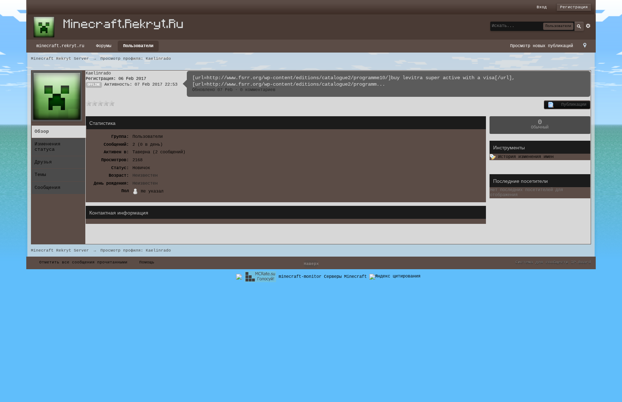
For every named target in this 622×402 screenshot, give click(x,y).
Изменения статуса (47, 146)
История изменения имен (525, 156)
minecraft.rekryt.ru (60, 46)
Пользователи (138, 46)
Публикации (570, 104)
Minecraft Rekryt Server (60, 250)
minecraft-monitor (300, 276)
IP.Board (581, 262)
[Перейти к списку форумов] (112, 27)
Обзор (42, 131)
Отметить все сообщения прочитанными (83, 262)
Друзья (43, 162)
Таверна (141, 152)
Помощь (146, 262)
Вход (542, 7)
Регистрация (574, 7)
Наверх (311, 264)
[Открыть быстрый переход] (585, 46)
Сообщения (47, 187)
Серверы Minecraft (345, 276)
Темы (40, 174)
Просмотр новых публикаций (541, 46)
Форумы (103, 46)
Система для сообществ (541, 262)
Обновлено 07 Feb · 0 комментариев (233, 89)
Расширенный (588, 26)
